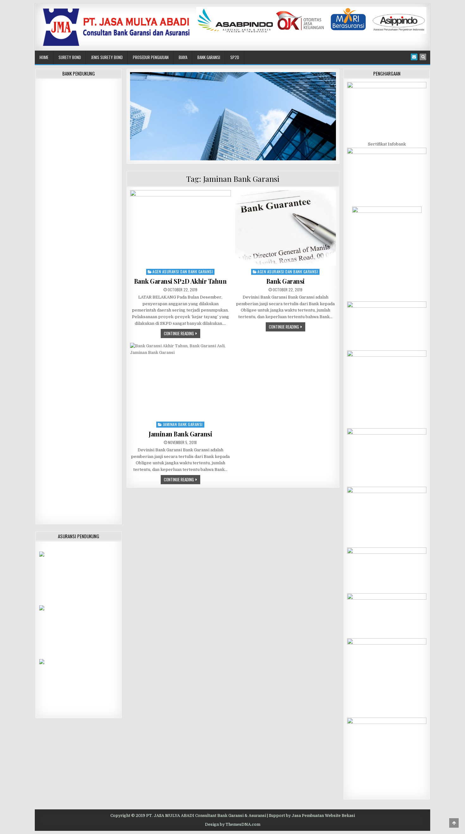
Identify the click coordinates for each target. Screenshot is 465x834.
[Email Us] (414, 57)
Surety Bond (70, 57)
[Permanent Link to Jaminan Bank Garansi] (180, 380)
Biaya (183, 57)
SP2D (234, 57)
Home (44, 57)
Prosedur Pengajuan (151, 57)
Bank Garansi (208, 57)
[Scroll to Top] (454, 823)
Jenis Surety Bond (107, 57)
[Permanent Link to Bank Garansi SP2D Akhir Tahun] (180, 228)
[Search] (423, 57)
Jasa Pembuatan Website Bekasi (323, 815)
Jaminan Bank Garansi (183, 424)
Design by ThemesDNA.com (232, 824)
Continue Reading (182, 333)
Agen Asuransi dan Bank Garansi (182, 271)
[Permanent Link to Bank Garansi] (285, 228)
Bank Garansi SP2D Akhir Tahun (180, 281)
